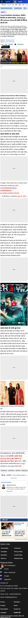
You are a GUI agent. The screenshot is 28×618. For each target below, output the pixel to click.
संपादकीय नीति (17, 612)
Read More (10, 491)
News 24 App (20, 463)
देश (13, 4)
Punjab (6, 576)
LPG (25, 8)
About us (3, 558)
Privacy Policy (18, 551)
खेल (23, 4)
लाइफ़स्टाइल (3, 461)
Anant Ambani (11, 470)
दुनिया (20, 4)
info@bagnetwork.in (11, 597)
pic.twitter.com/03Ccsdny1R (9, 193)
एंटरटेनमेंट (2, 12)
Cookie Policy (18, 555)
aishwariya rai (4, 470)
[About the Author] (3, 486)
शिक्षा (11, 461)
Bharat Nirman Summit (6, 8)
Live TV (8, 1)
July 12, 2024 (21, 196)
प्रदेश (16, 4)
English (20, 1)
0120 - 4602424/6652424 (13, 594)
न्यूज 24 (2, 456)
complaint (3, 612)
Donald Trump (18, 8)
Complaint (4, 551)
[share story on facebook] (6, 44)
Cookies (2, 605)
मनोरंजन (16, 458)
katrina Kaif (18, 470)
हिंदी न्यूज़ (3, 475)
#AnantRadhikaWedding (8, 188)
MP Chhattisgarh (9, 565)
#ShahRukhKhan (6, 190)
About (15, 605)
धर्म (20, 458)
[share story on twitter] (10, 44)
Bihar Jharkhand (9, 572)
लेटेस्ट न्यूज (4, 4)
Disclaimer (4, 555)
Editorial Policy (18, 558)
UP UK (6, 569)
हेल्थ (8, 461)
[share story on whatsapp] (15, 44)
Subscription (4, 548)
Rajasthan (7, 579)
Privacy (2, 602)
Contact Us (17, 548)
